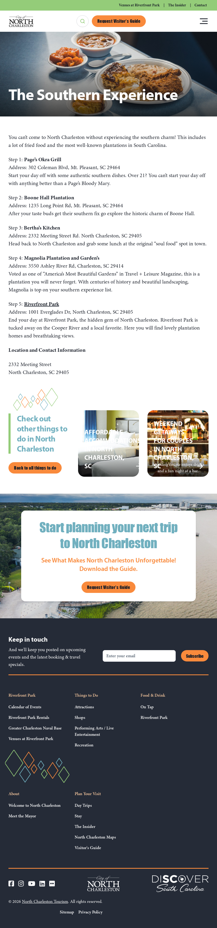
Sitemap (67, 912)
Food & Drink (153, 695)
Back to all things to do (35, 467)
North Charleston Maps (95, 837)
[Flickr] (52, 883)
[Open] (204, 21)
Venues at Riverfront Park (139, 5)
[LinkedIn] (42, 883)
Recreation (84, 745)
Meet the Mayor (22, 816)
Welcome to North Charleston (34, 805)
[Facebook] (11, 883)
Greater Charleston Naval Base (35, 728)
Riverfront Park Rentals (28, 717)
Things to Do (86, 695)
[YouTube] (31, 883)
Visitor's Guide (88, 848)
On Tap (147, 707)
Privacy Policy (90, 912)
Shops (80, 717)
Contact (201, 5)
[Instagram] (21, 883)
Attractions (84, 707)
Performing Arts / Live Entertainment (94, 731)
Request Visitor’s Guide (119, 21)
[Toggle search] (82, 21)
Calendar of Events (24, 707)
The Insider (177, 5)
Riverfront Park (21, 695)
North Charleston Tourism (45, 901)
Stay (78, 816)
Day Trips (83, 805)
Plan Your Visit (88, 794)
